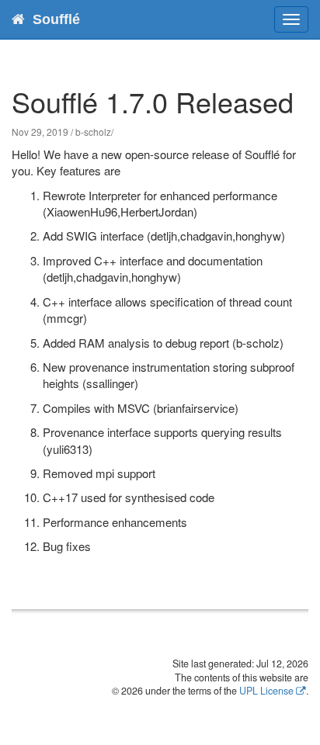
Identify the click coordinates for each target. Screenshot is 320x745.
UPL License (266, 691)
